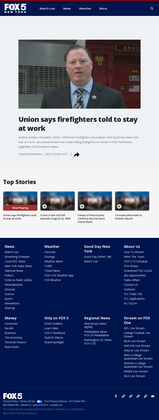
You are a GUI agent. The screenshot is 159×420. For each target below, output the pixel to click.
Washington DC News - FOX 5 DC (98, 341)
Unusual (10, 289)
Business (10, 333)
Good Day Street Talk (97, 256)
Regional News (97, 318)
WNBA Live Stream (136, 371)
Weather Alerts (53, 261)
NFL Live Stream (134, 328)
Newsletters (12, 303)
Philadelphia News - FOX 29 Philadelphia (96, 333)
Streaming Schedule (17, 256)
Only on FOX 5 (56, 318)
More (103, 8)
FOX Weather (52, 280)
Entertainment (13, 284)
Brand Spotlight (54, 342)
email (153, 396)
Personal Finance (15, 342)
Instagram (123, 396)
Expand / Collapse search (152, 8)
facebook (116, 396)
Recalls (9, 328)
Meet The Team (134, 256)
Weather (52, 246)
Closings (49, 256)
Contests (129, 289)
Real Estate (12, 347)
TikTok (131, 396)
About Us (132, 246)
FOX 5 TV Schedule (136, 261)
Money (10, 318)
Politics (9, 275)
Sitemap (10, 308)
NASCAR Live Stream (137, 346)
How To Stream (134, 252)
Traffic (48, 266)
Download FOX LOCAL (138, 270)
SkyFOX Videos (53, 337)
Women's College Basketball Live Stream (138, 364)
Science (9, 294)
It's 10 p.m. (130, 303)
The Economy (13, 337)
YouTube (138, 396)
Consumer (11, 323)
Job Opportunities (135, 275)
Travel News (52, 270)
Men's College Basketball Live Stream (138, 356)
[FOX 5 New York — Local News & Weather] (17, 8)
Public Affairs (132, 280)
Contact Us (131, 284)
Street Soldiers (53, 323)
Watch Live (11, 252)
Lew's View (51, 328)
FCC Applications (134, 298)
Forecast (49, 252)
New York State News (18, 266)
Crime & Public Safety (18, 280)
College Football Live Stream (137, 334)
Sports (9, 298)
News (9, 246)
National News (14, 270)
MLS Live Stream (134, 376)
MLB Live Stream (135, 341)
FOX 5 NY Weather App (58, 275)
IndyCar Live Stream (136, 350)
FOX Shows (131, 266)
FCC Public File (133, 294)
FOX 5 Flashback (54, 333)
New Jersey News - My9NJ (96, 325)
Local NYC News (15, 261)
